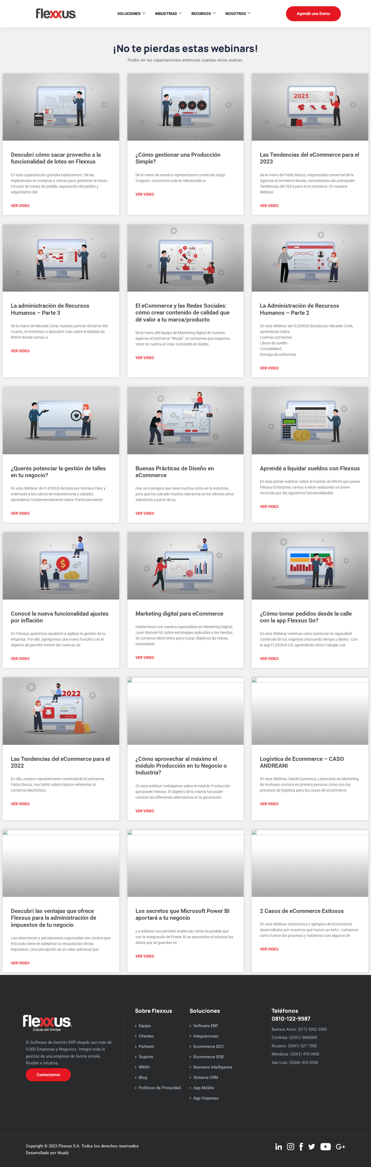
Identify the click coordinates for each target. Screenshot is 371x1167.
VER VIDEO (20, 205)
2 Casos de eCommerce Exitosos (302, 911)
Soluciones (129, 13)
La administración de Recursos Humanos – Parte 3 (50, 309)
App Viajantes (206, 1098)
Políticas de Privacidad (160, 1087)
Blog (143, 1077)
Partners (146, 1046)
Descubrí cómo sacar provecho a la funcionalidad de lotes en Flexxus (56, 158)
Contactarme (48, 1074)
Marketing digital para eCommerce (179, 613)
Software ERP (205, 1025)
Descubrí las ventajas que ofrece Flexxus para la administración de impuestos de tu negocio (53, 918)
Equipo (145, 1025)
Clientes (146, 1036)
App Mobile (203, 1087)
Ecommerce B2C (208, 1046)
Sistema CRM (205, 1077)
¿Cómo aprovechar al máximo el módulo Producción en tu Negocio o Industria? (181, 766)
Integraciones (205, 1036)
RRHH (144, 1067)
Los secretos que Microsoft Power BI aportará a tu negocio (182, 914)
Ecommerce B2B (208, 1056)
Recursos (201, 13)
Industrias (166, 13)
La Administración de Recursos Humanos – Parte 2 (299, 309)
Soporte (146, 1056)
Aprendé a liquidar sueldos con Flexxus (310, 468)
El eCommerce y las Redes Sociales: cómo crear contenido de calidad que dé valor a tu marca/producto (182, 312)
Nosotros (235, 13)
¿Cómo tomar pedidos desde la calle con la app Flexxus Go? (306, 617)
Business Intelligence (212, 1067)
